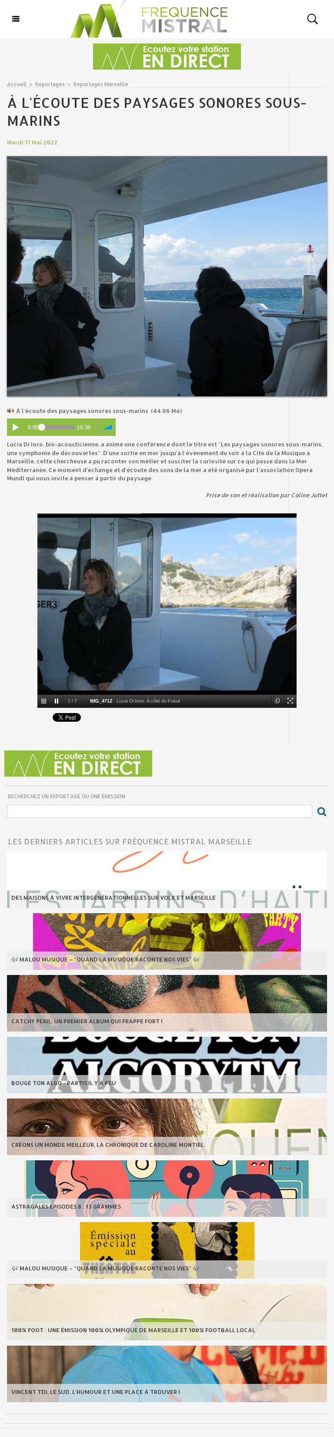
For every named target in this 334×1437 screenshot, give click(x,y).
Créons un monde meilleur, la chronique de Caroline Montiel (107, 1144)
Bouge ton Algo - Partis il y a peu (63, 1082)
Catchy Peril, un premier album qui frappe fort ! (87, 1021)
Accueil (17, 84)
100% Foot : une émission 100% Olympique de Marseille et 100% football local (133, 1329)
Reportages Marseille (100, 84)
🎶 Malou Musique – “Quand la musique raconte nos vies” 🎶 (105, 959)
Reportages (50, 84)
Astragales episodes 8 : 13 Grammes (66, 1206)
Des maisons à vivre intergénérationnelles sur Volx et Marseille (113, 897)
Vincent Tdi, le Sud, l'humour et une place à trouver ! (95, 1391)
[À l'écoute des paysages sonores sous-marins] (167, 158)
